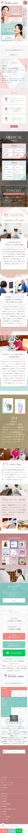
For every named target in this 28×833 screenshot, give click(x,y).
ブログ (4, 790)
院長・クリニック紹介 (7, 782)
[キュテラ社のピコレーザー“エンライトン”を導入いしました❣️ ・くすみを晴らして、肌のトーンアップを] (22, 544)
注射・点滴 (5, 819)
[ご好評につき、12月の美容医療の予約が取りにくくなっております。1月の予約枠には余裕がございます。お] (14, 544)
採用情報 (4, 787)
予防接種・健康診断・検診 (8, 809)
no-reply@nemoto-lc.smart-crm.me (15, 666)
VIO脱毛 (4, 814)
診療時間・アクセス (7, 785)
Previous (1, 22)
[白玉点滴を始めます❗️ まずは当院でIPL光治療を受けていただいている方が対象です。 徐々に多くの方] (6, 561)
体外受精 (4, 798)
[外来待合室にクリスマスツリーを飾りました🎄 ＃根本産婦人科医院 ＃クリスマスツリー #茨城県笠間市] (6, 544)
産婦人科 (4, 796)
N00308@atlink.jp (14, 663)
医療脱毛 (4, 811)
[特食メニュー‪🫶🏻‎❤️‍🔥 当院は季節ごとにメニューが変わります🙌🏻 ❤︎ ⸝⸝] (22, 561)
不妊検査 (4, 806)
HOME (4, 779)
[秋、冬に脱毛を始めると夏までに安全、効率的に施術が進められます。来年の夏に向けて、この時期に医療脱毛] (22, 553)
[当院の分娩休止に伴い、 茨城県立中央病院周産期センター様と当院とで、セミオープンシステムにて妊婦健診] (6, 553)
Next (27, 22)
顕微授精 (4, 801)
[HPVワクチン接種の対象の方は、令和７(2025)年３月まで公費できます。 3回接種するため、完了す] (14, 561)
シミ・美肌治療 (6, 816)
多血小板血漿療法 (6, 803)
